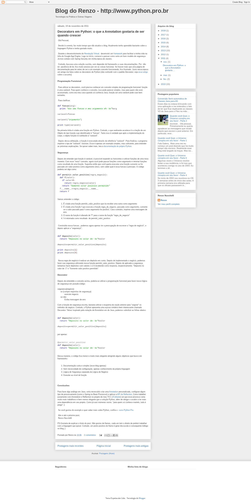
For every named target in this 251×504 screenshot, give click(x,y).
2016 (163, 38)
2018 (163, 30)
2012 (163, 54)
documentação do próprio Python (117, 146)
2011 (163, 58)
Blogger (142, 498)
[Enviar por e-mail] (105, 435)
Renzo (164, 200)
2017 (163, 35)
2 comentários (90, 435)
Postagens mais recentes (71, 446)
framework (118, 54)
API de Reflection (124, 394)
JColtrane (116, 397)
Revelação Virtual (91, 54)
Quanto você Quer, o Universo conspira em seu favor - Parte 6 (172, 156)
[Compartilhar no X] (111, 435)
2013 (163, 50)
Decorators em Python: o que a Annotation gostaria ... (174, 67)
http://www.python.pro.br (135, 11)
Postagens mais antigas (136, 446)
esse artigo (143, 72)
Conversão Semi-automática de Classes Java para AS (172, 99)
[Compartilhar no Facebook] (114, 435)
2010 (163, 84)
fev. (165, 79)
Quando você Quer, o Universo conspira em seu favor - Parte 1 (172, 139)
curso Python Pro (125, 410)
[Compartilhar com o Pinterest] (116, 435)
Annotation (113, 392)
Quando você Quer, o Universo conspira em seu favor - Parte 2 (180, 118)
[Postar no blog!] (108, 435)
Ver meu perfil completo (169, 204)
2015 (163, 42)
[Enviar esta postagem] (100, 435)
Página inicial (104, 446)
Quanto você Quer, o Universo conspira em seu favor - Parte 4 (172, 174)
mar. (165, 75)
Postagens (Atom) (106, 453)
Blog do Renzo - (78, 11)
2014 (163, 46)
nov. (165, 62)
